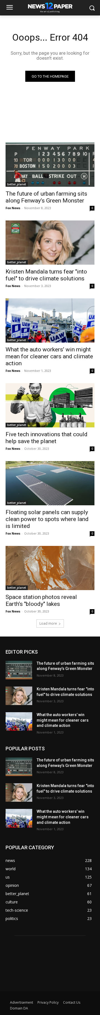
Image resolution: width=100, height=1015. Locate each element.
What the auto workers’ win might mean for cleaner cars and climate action (49, 356)
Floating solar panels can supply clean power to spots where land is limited (47, 519)
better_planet (16, 184)
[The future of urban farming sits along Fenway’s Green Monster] (50, 165)
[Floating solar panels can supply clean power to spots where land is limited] (50, 483)
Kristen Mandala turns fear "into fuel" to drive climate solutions (46, 275)
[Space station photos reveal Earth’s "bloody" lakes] (50, 568)
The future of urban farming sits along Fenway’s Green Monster (46, 197)
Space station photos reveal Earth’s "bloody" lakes (41, 600)
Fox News (13, 208)
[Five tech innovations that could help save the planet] (50, 405)
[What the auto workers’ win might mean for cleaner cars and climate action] (50, 320)
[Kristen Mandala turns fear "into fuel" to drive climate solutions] (50, 242)
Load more (48, 623)
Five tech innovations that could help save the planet (47, 438)
